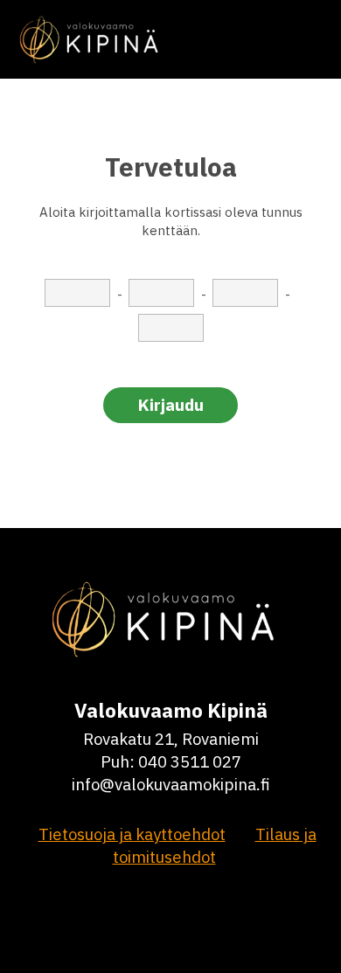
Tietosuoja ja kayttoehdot (132, 834)
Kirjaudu (171, 404)
